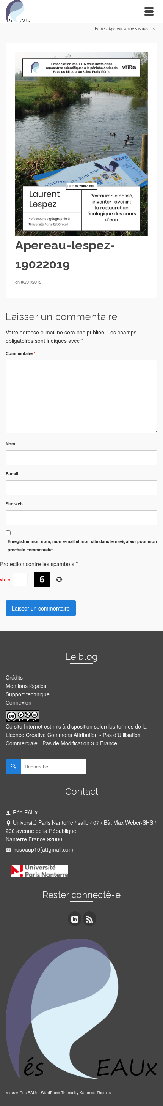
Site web (14, 503)
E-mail (12, 473)
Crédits (14, 677)
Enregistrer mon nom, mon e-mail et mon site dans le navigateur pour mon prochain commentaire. (82, 545)
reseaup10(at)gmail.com (43, 849)
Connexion (18, 702)
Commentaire (20, 353)
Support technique (28, 694)
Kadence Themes (95, 1092)
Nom (10, 444)
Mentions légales (26, 685)
